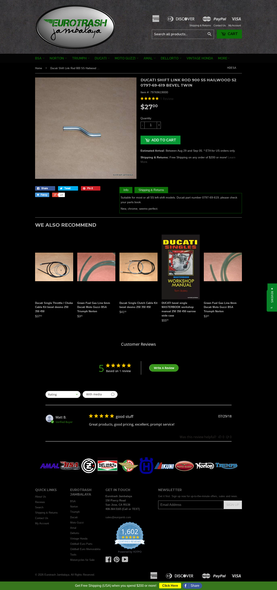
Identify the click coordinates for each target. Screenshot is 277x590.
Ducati (101, 58)
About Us (40, 496)
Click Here (170, 585)
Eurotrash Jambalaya (56, 574)
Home (38, 68)
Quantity (146, 118)
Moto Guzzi (125, 58)
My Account (234, 25)
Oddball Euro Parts (81, 543)
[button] (272, 295)
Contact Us (220, 25)
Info (125, 190)
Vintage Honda (200, 58)
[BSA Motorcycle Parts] (70, 473)
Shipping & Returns (200, 25)
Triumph (79, 58)
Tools (73, 554)
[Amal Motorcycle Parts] (50, 473)
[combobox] (63, 394)
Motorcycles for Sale (82, 559)
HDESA (231, 67)
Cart (232, 34)
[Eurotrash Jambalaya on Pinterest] (117, 560)
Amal (149, 58)
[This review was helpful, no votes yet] (220, 437)
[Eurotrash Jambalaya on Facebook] (108, 560)
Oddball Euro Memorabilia (85, 549)
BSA (38, 58)
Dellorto (170, 58)
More (222, 58)
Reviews (40, 502)
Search (39, 507)
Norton (57, 58)
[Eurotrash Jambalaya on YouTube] (125, 560)
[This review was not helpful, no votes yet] (227, 437)
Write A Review (164, 368)
